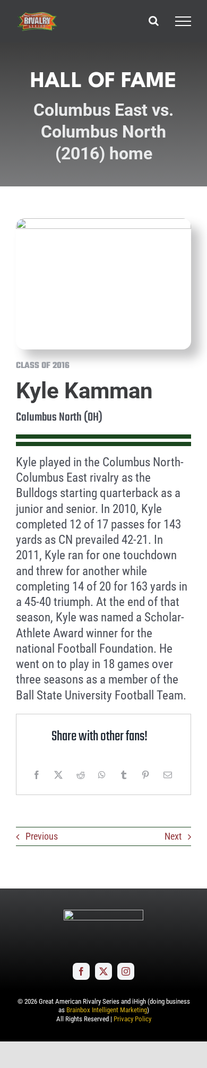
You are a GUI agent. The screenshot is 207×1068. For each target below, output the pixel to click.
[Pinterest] (145, 775)
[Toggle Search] (154, 20)
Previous (41, 836)
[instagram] (125, 971)
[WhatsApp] (102, 775)
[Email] (167, 775)
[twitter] (103, 971)
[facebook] (81, 971)
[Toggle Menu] (183, 21)
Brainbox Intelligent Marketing (106, 1010)
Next (173, 836)
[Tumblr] (123, 775)
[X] (58, 775)
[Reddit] (80, 775)
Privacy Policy (132, 1019)
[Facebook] (36, 775)
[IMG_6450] (103, 222)
